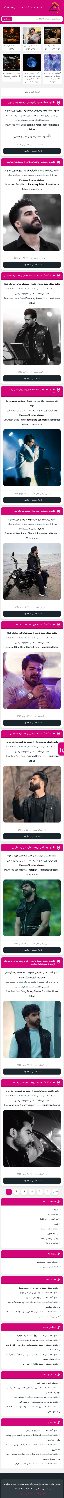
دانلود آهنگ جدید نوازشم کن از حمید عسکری (37, 1288)
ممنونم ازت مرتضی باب (47, 1383)
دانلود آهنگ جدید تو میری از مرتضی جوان (39, 1292)
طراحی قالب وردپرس (36, 1493)
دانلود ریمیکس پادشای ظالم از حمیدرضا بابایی (31, 162)
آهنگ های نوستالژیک (48, 1219)
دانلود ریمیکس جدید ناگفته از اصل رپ (40, 1364)
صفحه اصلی (37, 7)
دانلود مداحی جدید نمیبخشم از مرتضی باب (38, 1402)
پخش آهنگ (9, 7)
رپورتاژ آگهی (52, 1233)
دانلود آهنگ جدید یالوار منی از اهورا (42, 1297)
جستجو (7, 19)
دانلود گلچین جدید (49, 1228)
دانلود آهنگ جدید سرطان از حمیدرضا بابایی (32, 733)
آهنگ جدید (23, 7)
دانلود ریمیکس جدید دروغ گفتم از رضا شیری (37, 1335)
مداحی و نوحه (52, 1243)
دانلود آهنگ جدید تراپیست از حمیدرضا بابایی (32, 1082)
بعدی (55, 1191)
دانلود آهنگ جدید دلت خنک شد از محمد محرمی (36, 1463)
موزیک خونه (24, 115)
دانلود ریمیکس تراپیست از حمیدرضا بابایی (33, 847)
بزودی (55, 1224)
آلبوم (56, 1209)
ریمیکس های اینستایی (47, 1262)
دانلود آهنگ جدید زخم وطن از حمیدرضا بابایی (31, 102)
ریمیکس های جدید (38, 258)
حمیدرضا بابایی (32, 92)
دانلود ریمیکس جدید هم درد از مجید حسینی (37, 1340)
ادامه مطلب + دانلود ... (32, 150)
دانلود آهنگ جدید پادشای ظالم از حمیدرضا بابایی (29, 275)
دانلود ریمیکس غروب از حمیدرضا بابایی (34, 511)
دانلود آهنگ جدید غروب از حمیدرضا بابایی (33, 624)
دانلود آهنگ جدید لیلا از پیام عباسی (42, 1430)
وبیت (21, 1493)
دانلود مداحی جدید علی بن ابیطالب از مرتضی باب (36, 1397)
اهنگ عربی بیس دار (49, 1266)
